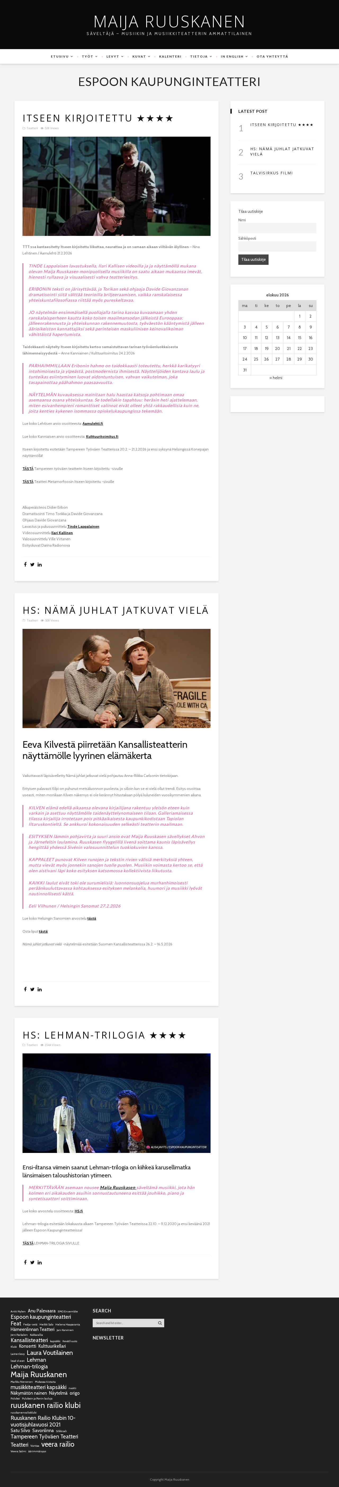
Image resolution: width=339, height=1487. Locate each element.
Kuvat (139, 56)
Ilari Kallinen (62, 532)
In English (232, 56)
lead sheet (18, 1361)
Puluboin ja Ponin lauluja (37, 1398)
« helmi (276, 377)
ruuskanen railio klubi (46, 1405)
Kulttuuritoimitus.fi (102, 436)
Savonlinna (43, 1430)
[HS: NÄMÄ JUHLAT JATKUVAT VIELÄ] (117, 678)
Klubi (14, 1346)
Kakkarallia (36, 1335)
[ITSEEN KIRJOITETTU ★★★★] (117, 186)
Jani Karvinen (65, 1330)
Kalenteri (170, 56)
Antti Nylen (18, 1311)
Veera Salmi (18, 1451)
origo (75, 1393)
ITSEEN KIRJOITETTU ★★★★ (99, 118)
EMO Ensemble (68, 1311)
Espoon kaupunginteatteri (41, 1316)
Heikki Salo (46, 1324)
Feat (16, 1323)
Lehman (36, 1359)
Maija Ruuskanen (169, 21)
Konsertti (27, 1346)
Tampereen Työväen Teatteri (44, 1436)
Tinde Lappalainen (83, 526)
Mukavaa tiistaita (45, 1382)
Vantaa (34, 1445)
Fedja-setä (30, 1324)
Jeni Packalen (19, 1335)
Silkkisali (61, 1431)
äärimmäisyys (37, 1451)
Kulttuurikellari (52, 1346)
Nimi (242, 220)
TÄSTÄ (28, 468)
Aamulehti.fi (93, 423)
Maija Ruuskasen (118, 1187)
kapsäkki (55, 1341)
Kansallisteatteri (29, 1340)
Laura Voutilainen (50, 1352)
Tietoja (199, 56)
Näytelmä (58, 1393)
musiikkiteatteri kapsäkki (38, 1387)
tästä (91, 918)
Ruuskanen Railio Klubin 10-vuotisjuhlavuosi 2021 (43, 1421)
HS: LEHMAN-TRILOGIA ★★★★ (105, 1035)
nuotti (72, 1388)
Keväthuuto (70, 1341)
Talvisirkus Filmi (271, 172)
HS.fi (79, 1211)
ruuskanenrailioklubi (24, 1412)
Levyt (112, 56)
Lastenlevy (18, 1354)
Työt (87, 56)
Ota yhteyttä (272, 56)
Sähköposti (247, 238)
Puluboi (15, 1398)
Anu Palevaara (42, 1310)
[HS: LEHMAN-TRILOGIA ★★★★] (117, 1103)
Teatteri (32, 128)
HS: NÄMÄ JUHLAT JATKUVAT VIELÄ (116, 610)
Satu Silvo (20, 1430)
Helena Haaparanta (67, 1324)
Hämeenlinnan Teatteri (33, 1329)
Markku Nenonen (22, 1382)
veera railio (57, 1444)
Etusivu (60, 56)
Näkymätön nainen (29, 1393)
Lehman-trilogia (29, 1366)
